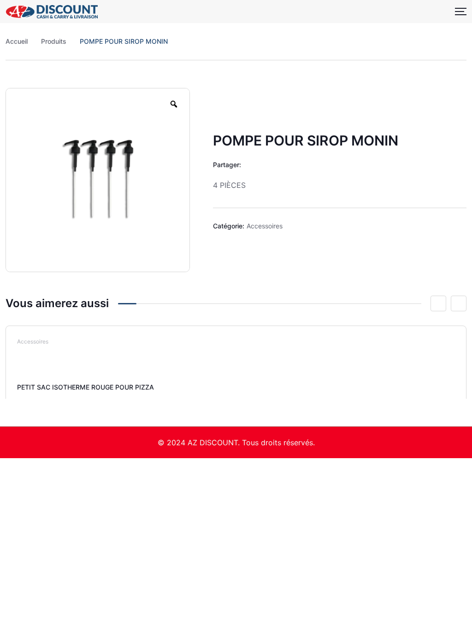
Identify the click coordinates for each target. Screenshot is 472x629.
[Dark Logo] (52, 11)
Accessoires (265, 226)
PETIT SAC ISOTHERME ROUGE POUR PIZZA (85, 387)
